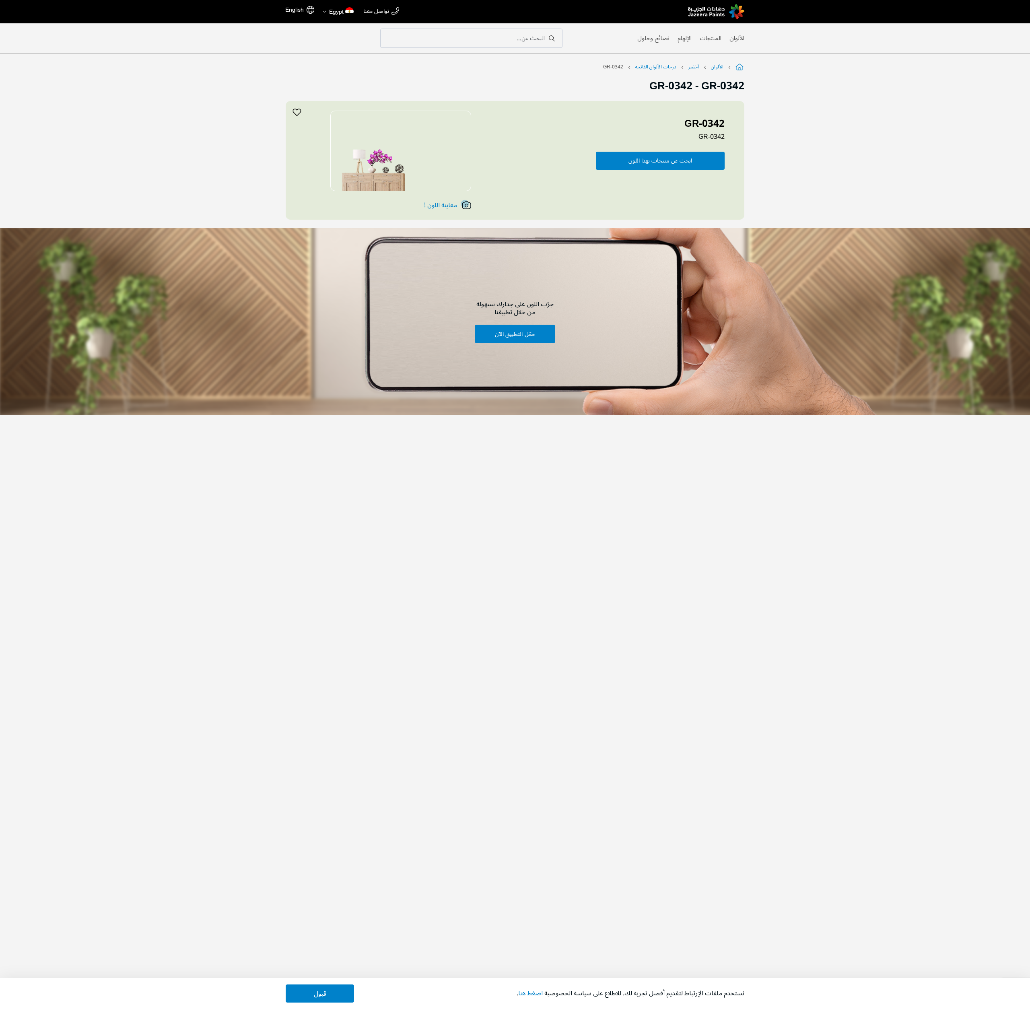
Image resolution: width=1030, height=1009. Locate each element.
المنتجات (710, 38)
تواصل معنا (376, 11)
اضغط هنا (530, 993)
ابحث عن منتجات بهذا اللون (660, 161)
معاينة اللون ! (440, 205)
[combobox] (471, 38)
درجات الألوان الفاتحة (655, 67)
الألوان (736, 38)
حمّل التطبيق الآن (515, 334)
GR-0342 (711, 137)
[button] (338, 11)
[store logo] (716, 11)
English (294, 9)
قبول (320, 994)
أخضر (693, 67)
